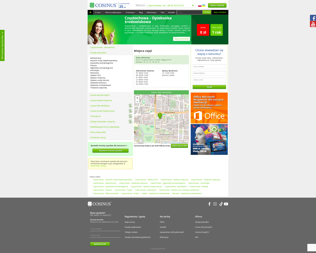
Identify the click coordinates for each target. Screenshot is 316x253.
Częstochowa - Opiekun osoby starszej (146, 186)
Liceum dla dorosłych (99, 95)
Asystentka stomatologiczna (101, 63)
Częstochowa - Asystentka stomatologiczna (110, 186)
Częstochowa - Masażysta (145, 190)
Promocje (130, 12)
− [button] (137, 101)
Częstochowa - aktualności (102, 47)
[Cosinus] (103, 5)
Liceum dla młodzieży (100, 105)
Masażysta (94, 73)
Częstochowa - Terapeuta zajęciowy (205, 179)
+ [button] (137, 98)
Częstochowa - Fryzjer (123, 190)
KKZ (196, 237)
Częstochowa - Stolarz (130, 193)
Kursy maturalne (98, 132)
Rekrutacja (151, 12)
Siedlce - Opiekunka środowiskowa (156, 193)
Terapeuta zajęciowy (98, 87)
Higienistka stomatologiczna (101, 68)
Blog (141, 12)
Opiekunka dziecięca (98, 82)
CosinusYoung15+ (202, 232)
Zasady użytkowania (133, 227)
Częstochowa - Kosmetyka (198, 183)
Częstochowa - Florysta (102, 190)
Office (162, 222)
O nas (97, 12)
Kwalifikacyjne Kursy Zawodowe (104, 127)
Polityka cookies (131, 232)
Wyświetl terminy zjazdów (110, 150)
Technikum (95, 116)
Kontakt (171, 12)
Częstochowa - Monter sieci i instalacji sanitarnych (179, 190)
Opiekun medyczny (97, 78)
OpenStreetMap (175, 143)
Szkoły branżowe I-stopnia (102, 121)
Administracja (95, 58)
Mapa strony (130, 222)
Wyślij (209, 87)
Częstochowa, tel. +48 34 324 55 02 (165, 5)
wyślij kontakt (100, 244)
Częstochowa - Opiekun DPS (146, 179)
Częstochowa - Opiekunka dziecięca (133, 183)
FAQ (162, 12)
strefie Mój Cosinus (98, 166)
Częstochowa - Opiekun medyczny (174, 179)
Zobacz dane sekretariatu (161, 92)
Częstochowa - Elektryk (198, 186)
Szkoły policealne (98, 52)
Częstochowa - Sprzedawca (176, 186)
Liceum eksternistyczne (101, 100)
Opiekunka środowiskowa (100, 85)
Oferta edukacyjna (113, 12)
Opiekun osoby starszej (99, 80)
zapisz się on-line (179, 146)
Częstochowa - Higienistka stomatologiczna (167, 183)
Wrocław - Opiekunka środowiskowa (186, 193)
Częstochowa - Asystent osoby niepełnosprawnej (112, 179)
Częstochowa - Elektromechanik (105, 193)
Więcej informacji (181, 39)
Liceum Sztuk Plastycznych (102, 111)
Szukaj (207, 12)
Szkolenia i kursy (98, 137)
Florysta (93, 65)
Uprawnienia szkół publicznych (172, 232)
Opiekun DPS (95, 75)
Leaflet (165, 143)
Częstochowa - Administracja (104, 183)
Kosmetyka (94, 70)
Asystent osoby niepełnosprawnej (103, 60)
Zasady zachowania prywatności (138, 237)
